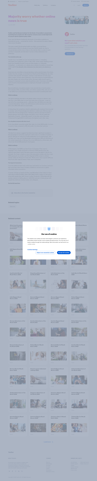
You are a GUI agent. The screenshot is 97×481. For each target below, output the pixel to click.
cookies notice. (31, 244)
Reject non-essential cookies (45, 252)
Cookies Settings (32, 249)
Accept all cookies (63, 252)
